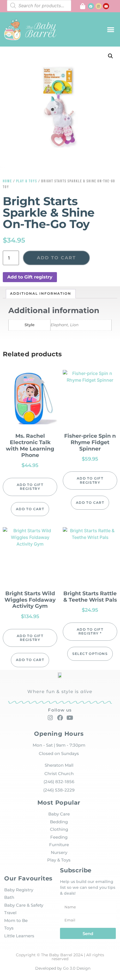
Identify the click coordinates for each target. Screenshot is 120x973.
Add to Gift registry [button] (29, 277)
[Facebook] (91, 6)
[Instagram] (98, 6)
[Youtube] (106, 6)
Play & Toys (26, 181)
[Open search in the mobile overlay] (39, 5)
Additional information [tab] (40, 293)
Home (7, 181)
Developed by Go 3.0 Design (62, 968)
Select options (90, 654)
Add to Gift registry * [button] (90, 631)
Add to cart (56, 257)
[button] (111, 29)
